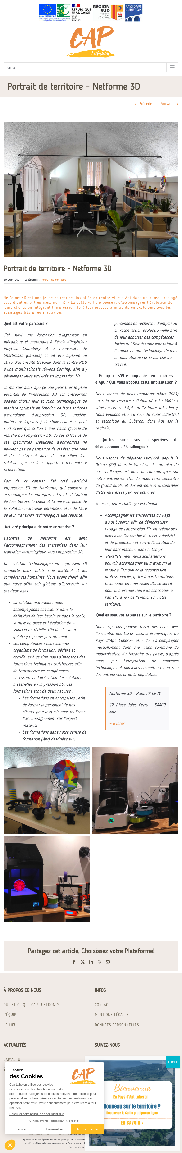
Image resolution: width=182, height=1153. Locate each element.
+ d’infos (116, 723)
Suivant (167, 103)
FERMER (173, 1062)
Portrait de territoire (53, 279)
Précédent (147, 103)
